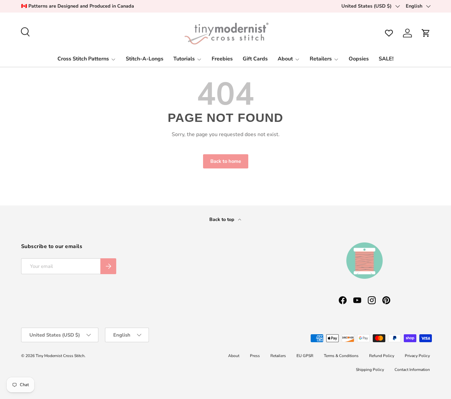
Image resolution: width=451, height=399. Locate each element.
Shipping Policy (370, 369)
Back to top (222, 219)
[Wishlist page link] (389, 33)
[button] (426, 33)
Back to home (225, 161)
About (285, 58)
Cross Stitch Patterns (83, 58)
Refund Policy (381, 355)
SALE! (386, 58)
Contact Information (412, 369)
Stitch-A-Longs (144, 58)
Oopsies (359, 58)
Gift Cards (255, 58)
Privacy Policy (417, 355)
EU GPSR (304, 355)
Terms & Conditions (341, 355)
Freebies (222, 58)
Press (255, 355)
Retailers (321, 58)
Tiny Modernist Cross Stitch (60, 355)
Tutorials (184, 58)
